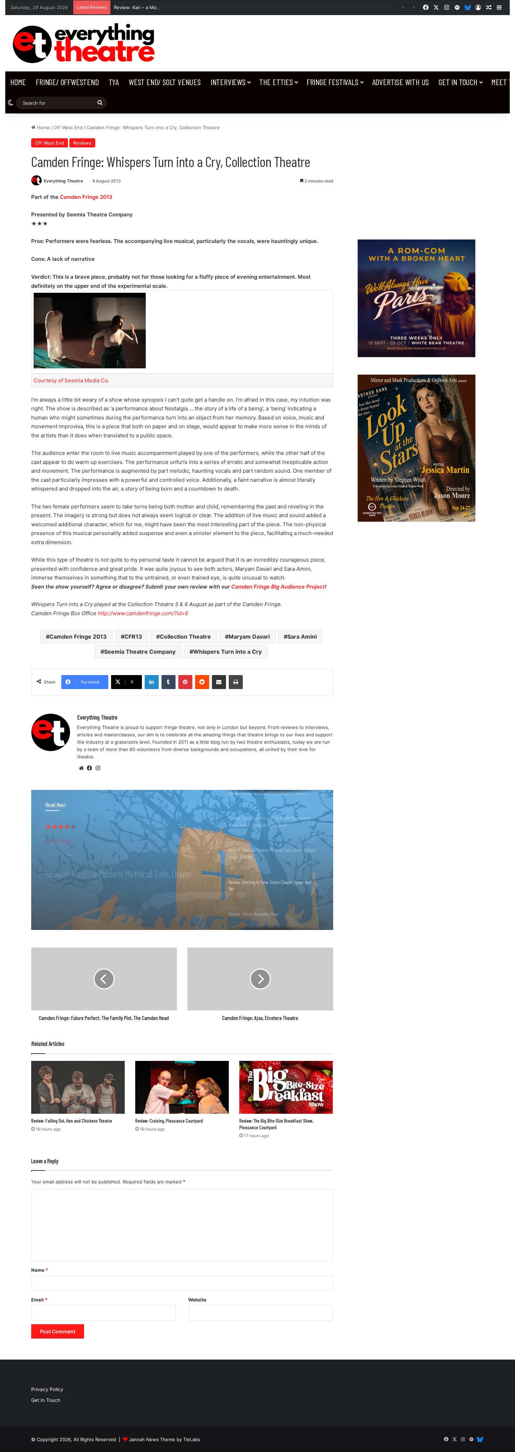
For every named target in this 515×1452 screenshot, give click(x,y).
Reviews (82, 143)
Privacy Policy (47, 1389)
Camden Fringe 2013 (86, 197)
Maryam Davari (249, 636)
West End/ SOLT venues (165, 82)
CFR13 (133, 636)
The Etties (276, 82)
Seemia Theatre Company (140, 651)
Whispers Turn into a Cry (227, 651)
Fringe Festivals (332, 82)
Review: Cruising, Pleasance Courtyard (169, 1121)
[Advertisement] (416, 173)
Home (18, 82)
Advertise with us (400, 82)
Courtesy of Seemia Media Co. (71, 380)
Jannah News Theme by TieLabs (164, 1439)
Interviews (228, 82)
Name (39, 1270)
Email (39, 1299)
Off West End (68, 127)
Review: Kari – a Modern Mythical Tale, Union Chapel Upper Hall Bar (188, 7)
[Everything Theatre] (85, 43)
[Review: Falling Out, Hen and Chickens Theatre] (78, 1087)
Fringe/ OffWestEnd (67, 82)
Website (197, 1299)
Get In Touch (458, 82)
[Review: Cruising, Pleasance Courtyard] (182, 1087)
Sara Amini (302, 636)
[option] (182, 860)
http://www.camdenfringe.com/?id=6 (143, 613)
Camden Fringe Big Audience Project (278, 586)
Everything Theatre (63, 180)
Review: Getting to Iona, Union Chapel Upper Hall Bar (125, 867)
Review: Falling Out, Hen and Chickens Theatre (71, 1121)
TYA (114, 82)
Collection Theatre (185, 636)
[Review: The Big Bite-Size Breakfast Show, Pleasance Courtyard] (286, 1087)
